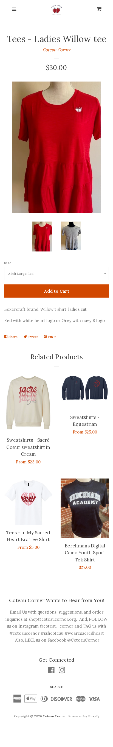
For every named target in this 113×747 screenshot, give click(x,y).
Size (7, 263)
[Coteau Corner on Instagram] (62, 671)
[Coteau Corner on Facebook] (51, 671)
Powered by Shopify (83, 716)
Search (56, 687)
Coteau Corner (56, 49)
